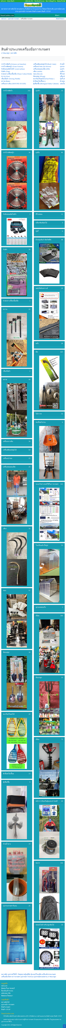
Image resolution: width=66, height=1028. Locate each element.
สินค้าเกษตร (5, 1007)
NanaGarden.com (7, 15)
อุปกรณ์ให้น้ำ (12, 974)
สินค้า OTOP (5, 1009)
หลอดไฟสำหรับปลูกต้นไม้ (45, 925)
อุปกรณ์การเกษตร (13, 18)
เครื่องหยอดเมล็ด (9, 467)
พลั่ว (37, 343)
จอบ (4, 590)
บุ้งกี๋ (37, 231)
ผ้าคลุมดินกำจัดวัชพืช (43, 240)
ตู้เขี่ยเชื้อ (6, 782)
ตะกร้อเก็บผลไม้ (9, 714)
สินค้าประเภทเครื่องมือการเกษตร (25, 49)
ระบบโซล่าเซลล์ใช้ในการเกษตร (47, 484)
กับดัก (5, 249)
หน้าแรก (3, 1)
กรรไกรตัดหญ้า (8, 152)
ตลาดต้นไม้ (5, 1002)
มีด (37, 352)
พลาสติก (14, 53)
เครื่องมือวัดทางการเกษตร (10, 977)
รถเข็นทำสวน (41, 422)
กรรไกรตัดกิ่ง (7, 90)
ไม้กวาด (39, 414)
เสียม (37, 739)
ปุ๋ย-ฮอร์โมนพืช (36, 974)
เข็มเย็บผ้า (6, 371)
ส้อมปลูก (39, 677)
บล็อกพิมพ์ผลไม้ (41, 223)
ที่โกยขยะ (39, 214)
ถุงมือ (38, 152)
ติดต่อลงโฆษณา (7, 996)
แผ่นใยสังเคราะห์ (42, 288)
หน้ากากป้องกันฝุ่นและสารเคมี (46, 801)
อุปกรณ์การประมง (27, 977)
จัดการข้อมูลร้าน (51, 1)
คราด (5, 379)
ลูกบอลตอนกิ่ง (41, 607)
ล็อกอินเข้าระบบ (39, 1)
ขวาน (5, 309)
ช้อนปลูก (6, 652)
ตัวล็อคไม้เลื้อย (8, 774)
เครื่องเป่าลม (7, 458)
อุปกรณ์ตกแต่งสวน (40, 977)
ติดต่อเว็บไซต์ (61, 1)
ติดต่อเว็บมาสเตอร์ (8, 988)
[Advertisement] (33, 33)
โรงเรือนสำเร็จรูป (42, 545)
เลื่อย (37, 616)
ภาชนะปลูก (5, 53)
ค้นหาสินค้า (10, 1)
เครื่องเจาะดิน (8, 441)
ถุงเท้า (38, 90)
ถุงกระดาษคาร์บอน (10, 906)
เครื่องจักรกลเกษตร (49, 974)
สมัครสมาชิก (29, 1)
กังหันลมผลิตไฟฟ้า (9, 214)
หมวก (38, 863)
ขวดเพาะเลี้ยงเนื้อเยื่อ (10, 301)
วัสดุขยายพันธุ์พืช (24, 974)
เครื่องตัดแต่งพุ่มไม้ (10, 450)
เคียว (5, 528)
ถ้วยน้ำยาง (7, 844)
